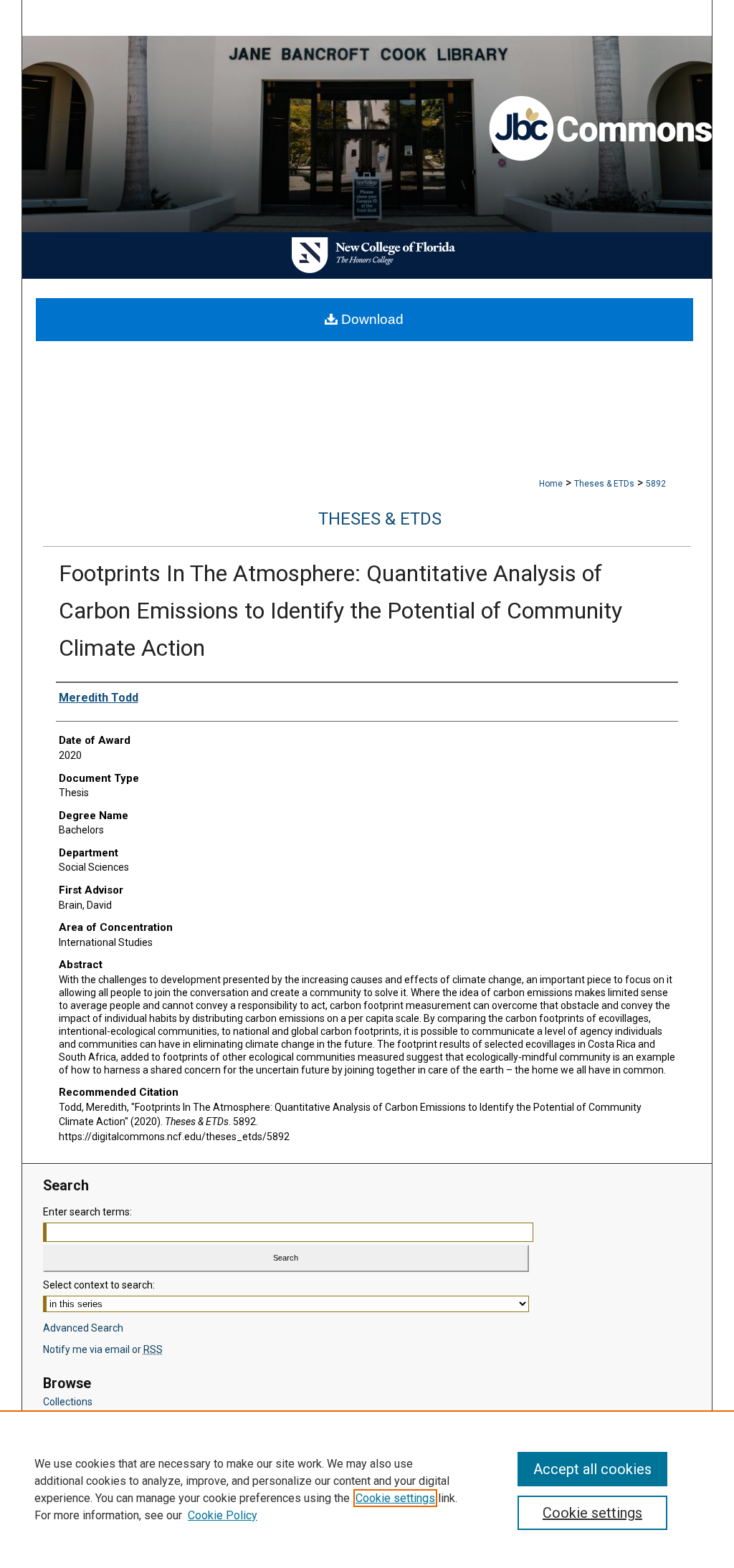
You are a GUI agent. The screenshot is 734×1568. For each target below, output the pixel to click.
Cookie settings (395, 1498)
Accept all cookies (592, 1469)
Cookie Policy (222, 1515)
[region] (367, 1489)
